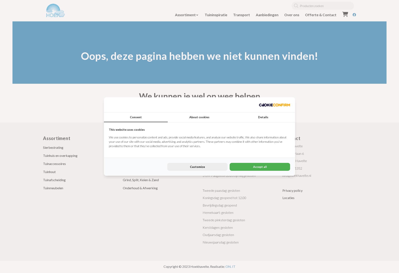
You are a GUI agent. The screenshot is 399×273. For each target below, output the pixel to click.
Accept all (260, 166)
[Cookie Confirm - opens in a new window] (274, 104)
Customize (197, 166)
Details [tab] (263, 117)
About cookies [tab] (199, 117)
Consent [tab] (136, 117)
